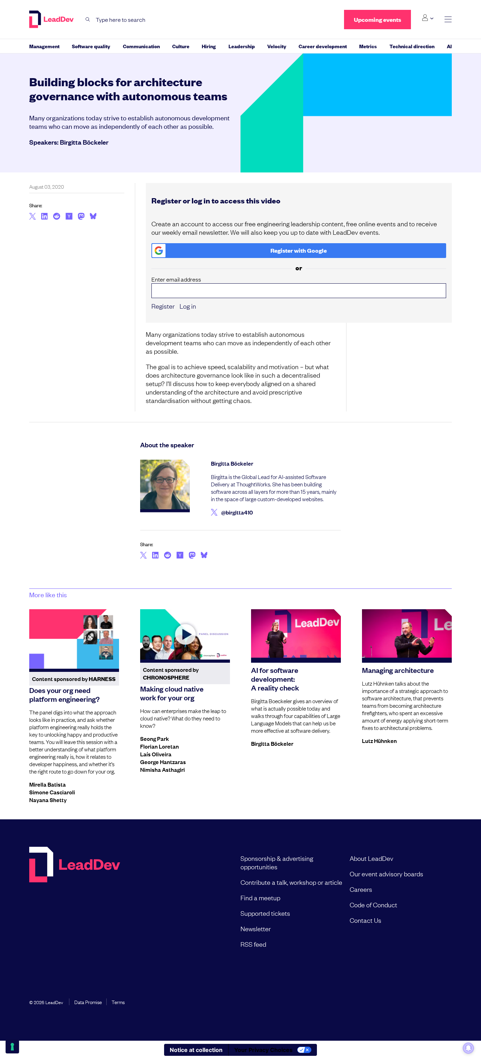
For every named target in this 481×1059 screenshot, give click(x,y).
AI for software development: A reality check (275, 678)
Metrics (368, 46)
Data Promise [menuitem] (88, 1002)
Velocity (276, 46)
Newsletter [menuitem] (256, 928)
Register (163, 306)
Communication (141, 46)
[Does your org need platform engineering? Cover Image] (74, 639)
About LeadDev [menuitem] (371, 858)
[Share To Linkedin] (44, 217)
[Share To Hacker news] (69, 217)
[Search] (88, 19)
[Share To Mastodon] (81, 217)
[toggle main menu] (448, 20)
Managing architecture (398, 670)
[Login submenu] (427, 18)
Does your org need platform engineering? (64, 694)
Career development (323, 46)
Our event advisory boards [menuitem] (386, 873)
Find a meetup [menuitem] (260, 897)
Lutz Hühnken (379, 740)
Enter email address (176, 279)
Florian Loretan (159, 746)
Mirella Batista (47, 784)
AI (449, 46)
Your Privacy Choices (263, 1049)
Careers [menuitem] (361, 889)
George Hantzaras (163, 761)
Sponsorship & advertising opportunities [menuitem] (277, 862)
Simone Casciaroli (52, 792)
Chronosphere (166, 677)
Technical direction (412, 46)
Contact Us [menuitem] (365, 920)
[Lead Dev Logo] (52, 19)
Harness (102, 679)
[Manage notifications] (468, 1048)
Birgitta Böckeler (84, 141)
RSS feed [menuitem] (253, 944)
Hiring (209, 46)
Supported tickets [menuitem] (265, 913)
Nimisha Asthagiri (162, 769)
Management (44, 46)
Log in (188, 306)
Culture (180, 46)
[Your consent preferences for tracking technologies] (12, 1046)
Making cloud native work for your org (172, 692)
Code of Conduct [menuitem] (373, 904)
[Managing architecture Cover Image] (407, 634)
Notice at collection (196, 1049)
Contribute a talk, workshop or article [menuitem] (291, 882)
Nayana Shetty (48, 799)
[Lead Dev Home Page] (74, 901)
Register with (298, 250)
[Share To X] (32, 217)
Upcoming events (377, 19)
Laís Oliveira (155, 754)
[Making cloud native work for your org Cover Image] (185, 634)
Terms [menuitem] (118, 1002)
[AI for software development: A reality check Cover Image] (296, 634)
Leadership (242, 46)
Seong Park (154, 738)
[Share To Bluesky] (93, 217)
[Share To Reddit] (56, 217)
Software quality (91, 46)
